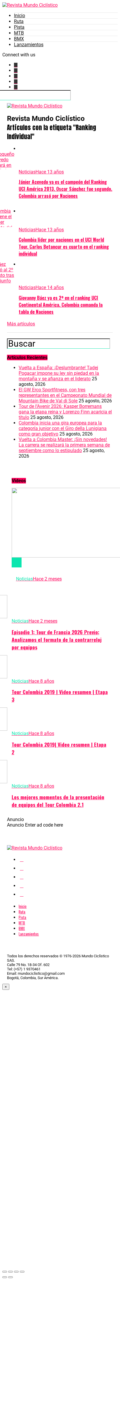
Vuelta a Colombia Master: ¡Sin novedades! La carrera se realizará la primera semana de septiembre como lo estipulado (64, 445)
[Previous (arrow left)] (4, 1277)
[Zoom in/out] (22, 1272)
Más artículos (21, 324)
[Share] (10, 1272)
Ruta (19, 21)
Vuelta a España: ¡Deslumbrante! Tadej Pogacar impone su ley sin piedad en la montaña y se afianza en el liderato (59, 373)
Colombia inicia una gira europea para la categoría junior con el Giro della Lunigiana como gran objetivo (63, 428)
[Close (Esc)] (4, 1272)
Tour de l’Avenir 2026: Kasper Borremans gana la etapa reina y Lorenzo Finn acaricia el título (65, 412)
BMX (19, 39)
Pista (19, 27)
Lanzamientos (28, 44)
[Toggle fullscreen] (16, 1272)
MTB (19, 33)
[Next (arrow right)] (10, 1277)
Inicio (19, 15)
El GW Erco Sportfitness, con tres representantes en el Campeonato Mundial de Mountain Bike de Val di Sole (65, 395)
